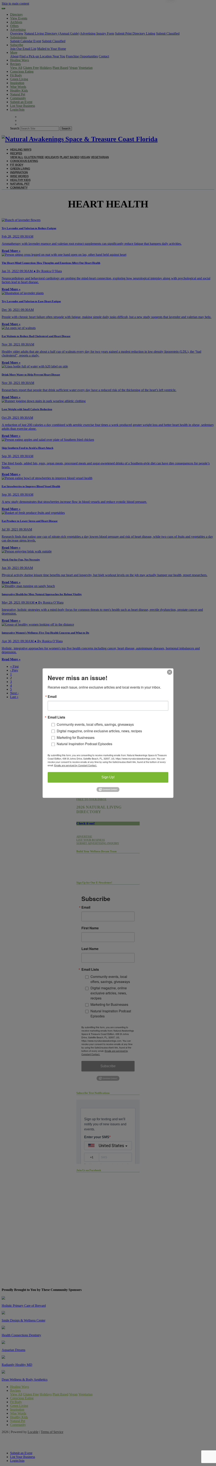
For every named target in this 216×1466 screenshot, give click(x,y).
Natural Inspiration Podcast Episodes (84, 744)
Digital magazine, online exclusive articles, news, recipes (99, 730)
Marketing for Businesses (75, 737)
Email (52, 696)
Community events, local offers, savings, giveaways (95, 724)
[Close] (169, 672)
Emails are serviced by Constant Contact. (75, 765)
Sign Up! (108, 777)
